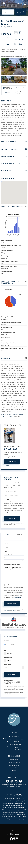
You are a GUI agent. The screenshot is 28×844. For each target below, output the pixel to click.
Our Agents (6, 465)
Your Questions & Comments (12, 564)
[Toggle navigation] (25, 4)
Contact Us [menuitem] (14, 771)
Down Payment (8, 657)
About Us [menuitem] (14, 768)
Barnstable (19, 414)
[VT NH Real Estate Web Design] (14, 839)
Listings (9, 414)
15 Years (14, 645)
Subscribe (12, 518)
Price (5, 650)
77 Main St (15, 748)
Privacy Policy (17, 512)
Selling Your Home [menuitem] (14, 762)
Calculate (11, 674)
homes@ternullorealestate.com (15, 739)
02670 (11, 417)
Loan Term (6, 641)
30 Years (7, 645)
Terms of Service (14, 610)
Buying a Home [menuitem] (14, 765)
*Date (5, 551)
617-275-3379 (18, 3)
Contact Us (12, 461)
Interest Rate (7, 664)
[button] (20, 12)
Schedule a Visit (19, 534)
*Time (5, 558)
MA (14, 414)
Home (3, 414)
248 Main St (15, 743)
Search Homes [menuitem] (14, 760)
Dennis (5, 417)
